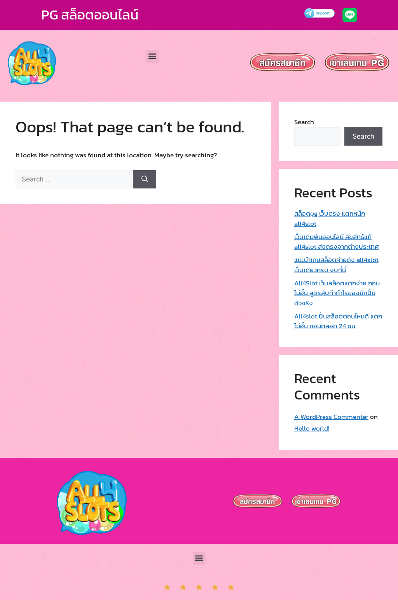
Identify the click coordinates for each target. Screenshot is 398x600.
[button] (152, 56)
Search (304, 122)
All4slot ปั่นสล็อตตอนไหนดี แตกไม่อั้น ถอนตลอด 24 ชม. (338, 321)
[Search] (144, 179)
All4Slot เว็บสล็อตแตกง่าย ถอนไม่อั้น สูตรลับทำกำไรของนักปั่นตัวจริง (337, 293)
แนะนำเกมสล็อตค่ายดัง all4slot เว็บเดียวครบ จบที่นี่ (336, 265)
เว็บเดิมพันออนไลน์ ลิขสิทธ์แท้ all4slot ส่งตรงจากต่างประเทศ (336, 242)
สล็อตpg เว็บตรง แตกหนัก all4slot (329, 218)
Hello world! (311, 428)
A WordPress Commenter (331, 417)
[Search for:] (74, 179)
